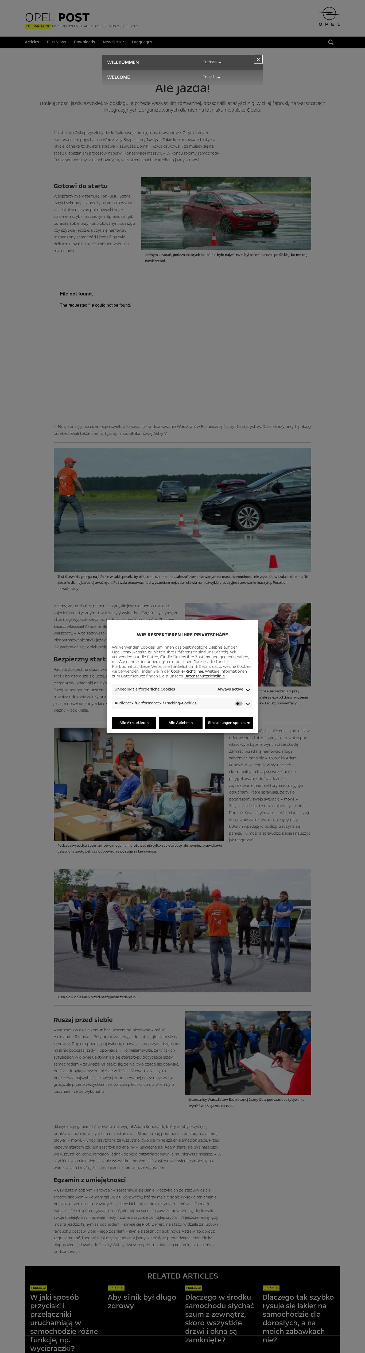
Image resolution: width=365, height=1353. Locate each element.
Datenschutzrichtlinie (204, 676)
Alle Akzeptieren (134, 722)
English (212, 77)
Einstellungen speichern (229, 722)
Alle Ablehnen (181, 722)
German (212, 62)
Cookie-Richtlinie (187, 671)
